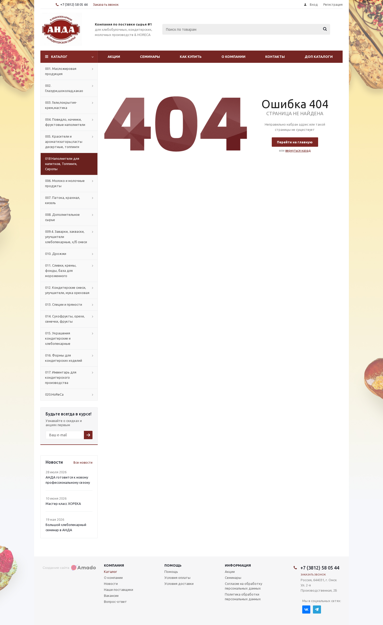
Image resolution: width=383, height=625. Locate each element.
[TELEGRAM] (317, 609)
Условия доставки (179, 583)
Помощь (173, 565)
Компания (114, 565)
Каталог (59, 56)
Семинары (150, 56)
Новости (111, 583)
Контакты (275, 56)
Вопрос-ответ (115, 601)
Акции (114, 56)
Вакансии (111, 595)
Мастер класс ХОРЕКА (63, 503)
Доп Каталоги (319, 56)
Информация (238, 565)
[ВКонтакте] (306, 609)
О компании (233, 56)
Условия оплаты (177, 577)
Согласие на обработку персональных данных (243, 586)
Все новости (82, 462)
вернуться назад (298, 150)
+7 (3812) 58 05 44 (74, 4)
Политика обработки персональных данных (243, 596)
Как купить (191, 56)
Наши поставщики (118, 589)
